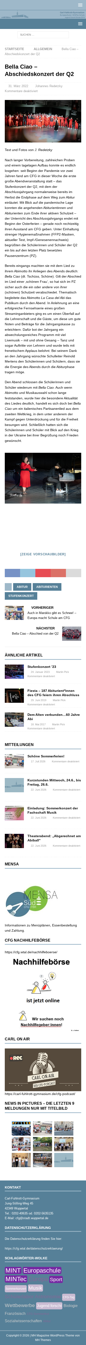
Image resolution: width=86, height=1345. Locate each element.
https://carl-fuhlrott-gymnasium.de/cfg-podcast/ (40, 1094)
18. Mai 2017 (38, 724)
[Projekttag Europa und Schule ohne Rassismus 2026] (42, 1160)
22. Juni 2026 (38, 789)
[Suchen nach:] (43, 34)
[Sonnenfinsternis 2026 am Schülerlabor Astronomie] (21, 1128)
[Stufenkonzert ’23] (14, 672)
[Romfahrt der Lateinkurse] (63, 1128)
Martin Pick (62, 671)
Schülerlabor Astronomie (33, 1296)
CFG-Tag (69, 1297)
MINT (13, 1270)
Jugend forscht (49, 1306)
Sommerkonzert (15, 1288)
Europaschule (42, 1270)
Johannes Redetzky (49, 86)
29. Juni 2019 (38, 700)
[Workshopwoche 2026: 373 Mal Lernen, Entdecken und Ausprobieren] (21, 1144)
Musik (35, 1288)
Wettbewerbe (20, 1305)
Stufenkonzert (21, 596)
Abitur (22, 587)
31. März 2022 (18, 86)
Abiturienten (47, 587)
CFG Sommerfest (38, 1314)
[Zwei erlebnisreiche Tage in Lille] (42, 1144)
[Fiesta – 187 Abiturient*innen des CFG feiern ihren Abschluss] (14, 696)
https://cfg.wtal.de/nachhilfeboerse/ (31, 952)
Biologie (71, 1306)
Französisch (15, 1314)
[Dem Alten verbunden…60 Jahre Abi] (14, 720)
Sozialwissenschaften (23, 1321)
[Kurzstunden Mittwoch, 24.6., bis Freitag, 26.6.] (14, 785)
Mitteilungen (19, 745)
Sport (56, 1279)
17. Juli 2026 (38, 761)
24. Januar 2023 (40, 671)
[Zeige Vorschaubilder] (43, 554)
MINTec (16, 1279)
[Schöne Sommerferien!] (14, 761)
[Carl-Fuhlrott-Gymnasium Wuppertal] (43, 16)
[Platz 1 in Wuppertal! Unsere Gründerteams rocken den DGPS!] (21, 1160)
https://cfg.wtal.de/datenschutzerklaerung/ (34, 1248)
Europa (38, 1279)
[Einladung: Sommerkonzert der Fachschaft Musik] (14, 813)
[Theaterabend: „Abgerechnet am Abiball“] (14, 841)
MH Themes (43, 1340)
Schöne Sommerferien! (45, 756)
